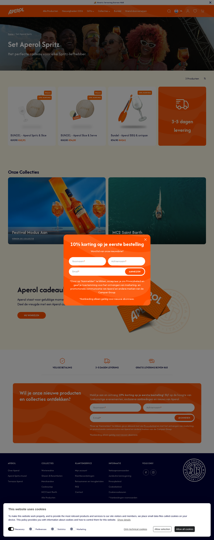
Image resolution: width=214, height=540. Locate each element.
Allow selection (162, 529)
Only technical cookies (135, 529)
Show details (124, 519)
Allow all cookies (184, 529)
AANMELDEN (135, 271)
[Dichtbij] (145, 240)
